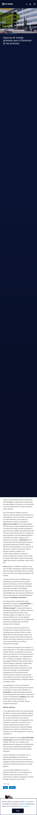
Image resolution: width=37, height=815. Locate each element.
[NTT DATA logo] (7, 4)
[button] (27, 4)
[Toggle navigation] (35, 4)
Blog (5, 787)
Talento (12, 787)
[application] (18, 806)
